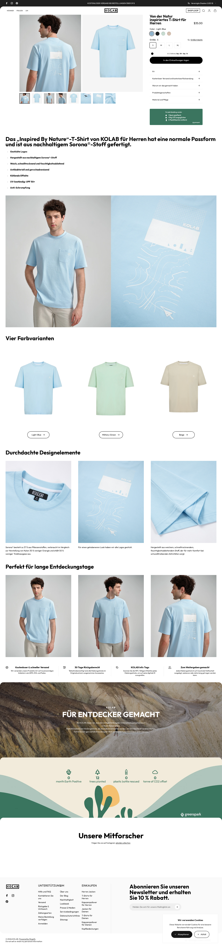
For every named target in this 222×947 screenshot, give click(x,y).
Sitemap (64, 919)
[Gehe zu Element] (24, 98)
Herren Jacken (88, 891)
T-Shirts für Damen (87, 916)
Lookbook (64, 903)
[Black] (157, 34)
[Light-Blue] (152, 34)
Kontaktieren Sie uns (45, 897)
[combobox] (202, 3)
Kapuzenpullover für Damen (89, 923)
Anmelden (43, 923)
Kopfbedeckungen (90, 929)
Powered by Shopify (27, 939)
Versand (42, 902)
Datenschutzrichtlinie (70, 916)
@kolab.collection (123, 843)
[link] (38, 502)
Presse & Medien (67, 908)
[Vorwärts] (137, 53)
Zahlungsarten (45, 913)
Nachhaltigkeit (67, 900)
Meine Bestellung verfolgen (46, 918)
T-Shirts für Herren (87, 897)
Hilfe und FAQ (44, 891)
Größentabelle (197, 40)
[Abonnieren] (177, 907)
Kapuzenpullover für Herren (89, 903)
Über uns (64, 891)
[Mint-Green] (163, 34)
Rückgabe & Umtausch (43, 907)
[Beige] (169, 34)
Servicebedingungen (69, 911)
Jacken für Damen (87, 910)
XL (178, 45)
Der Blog (64, 895)
